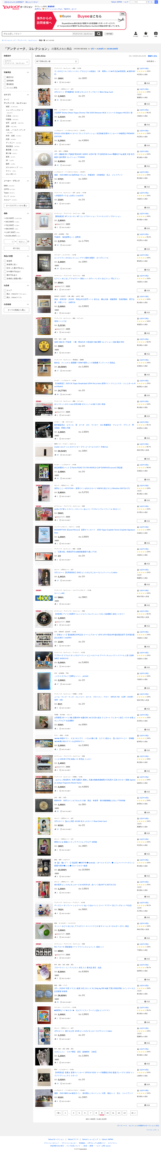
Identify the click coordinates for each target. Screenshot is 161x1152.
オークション (58, 213)
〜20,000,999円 (12, 236)
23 (58, 1002)
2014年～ (83, 130)
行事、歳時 (71, 296)
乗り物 (12, 153)
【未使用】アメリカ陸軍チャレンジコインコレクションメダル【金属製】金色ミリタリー (89, 614)
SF (10, 160)
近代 (60, 151)
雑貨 (74, 68)
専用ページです (60, 321)
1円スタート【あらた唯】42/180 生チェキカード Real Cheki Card (80, 821)
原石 (72, 964)
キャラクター (72, 923)
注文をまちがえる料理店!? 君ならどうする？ (21, 2)
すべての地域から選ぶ (16, 310)
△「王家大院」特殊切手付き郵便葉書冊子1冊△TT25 (75, 552)
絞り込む (16, 248)
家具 (11, 157)
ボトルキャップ (15, 167)
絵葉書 (79, 548)
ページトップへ (152, 1130)
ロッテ (10, 196)
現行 (60, 797)
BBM (9, 186)
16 (58, 478)
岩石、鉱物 (66, 964)
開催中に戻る (152, 56)
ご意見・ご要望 (88, 1146)
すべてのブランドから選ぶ (16, 206)
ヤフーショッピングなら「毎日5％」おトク (61, 9)
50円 (64, 797)
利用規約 (82, 1143)
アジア (65, 985)
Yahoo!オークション (56, 1139)
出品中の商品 (144, 68)
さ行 (72, 485)
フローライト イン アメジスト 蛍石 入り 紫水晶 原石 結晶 (77, 968)
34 (58, 455)
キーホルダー (62, 923)
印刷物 (74, 694)
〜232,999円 (13, 218)
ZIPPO (10, 189)
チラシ (56, 735)
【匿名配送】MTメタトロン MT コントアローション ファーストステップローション (87, 216)
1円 (92, 49)
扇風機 (82, 359)
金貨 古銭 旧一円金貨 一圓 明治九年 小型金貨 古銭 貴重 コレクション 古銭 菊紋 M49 (89, 342)
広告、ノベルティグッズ (15, 131)
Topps (71, 109)
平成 (67, 234)
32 (58, 100)
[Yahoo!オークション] (18, 6)
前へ (59, 1113)
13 (125, 1113)
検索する (99, 33)
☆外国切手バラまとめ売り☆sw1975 (68, 196)
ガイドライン (112, 1143)
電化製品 (75, 359)
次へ (133, 1113)
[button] (16, 72)
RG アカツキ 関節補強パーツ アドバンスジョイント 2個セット (79, 947)
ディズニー (76, 652)
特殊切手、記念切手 (60, 296)
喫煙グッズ (57, 444)
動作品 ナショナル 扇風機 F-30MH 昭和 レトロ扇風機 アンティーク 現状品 (84, 363)
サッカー (56, 380)
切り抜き (62, 714)
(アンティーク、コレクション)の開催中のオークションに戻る (138, 1125)
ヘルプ (125, 2)
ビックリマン (66, 255)
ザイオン (151, 2)
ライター (56, 422)
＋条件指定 (109, 34)
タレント (56, 89)
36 (58, 394)
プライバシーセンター (69, 1143)
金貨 (64, 339)
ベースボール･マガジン (71, 130)
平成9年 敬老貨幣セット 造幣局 (67, 237)
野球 (55, 109)
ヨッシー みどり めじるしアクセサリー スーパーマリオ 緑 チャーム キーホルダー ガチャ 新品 (91, 926)
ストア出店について (73, 1146)
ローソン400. (59, 593)
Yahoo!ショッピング (90, 1139)
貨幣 (11, 126)
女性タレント (65, 89)
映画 (61, 735)
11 (113, 1113)
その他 (79, 68)
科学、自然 (57, 964)
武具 (11, 139)
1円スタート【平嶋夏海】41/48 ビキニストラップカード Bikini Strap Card (83, 92)
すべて (6, 99)
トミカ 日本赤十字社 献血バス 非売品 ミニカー (73, 759)
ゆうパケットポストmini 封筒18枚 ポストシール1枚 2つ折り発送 (79, 404)
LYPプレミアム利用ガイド (97, 1143)
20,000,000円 (112, 49)
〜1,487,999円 (12, 232)
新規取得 (51, 6)
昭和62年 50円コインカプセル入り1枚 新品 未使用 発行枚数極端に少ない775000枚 (89, 800)
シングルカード (63, 109)
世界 (60, 859)
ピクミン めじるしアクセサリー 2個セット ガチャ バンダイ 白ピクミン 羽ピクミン (87, 279)
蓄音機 (12, 150)
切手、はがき (76, 192)
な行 (72, 839)
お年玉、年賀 (80, 296)
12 (119, 1113)
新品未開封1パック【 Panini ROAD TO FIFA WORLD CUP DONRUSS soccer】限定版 (88, 468)
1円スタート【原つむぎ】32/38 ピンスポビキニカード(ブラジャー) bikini (83, 1031)
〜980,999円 (11, 229)
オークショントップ (8, 40)
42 (58, 165)
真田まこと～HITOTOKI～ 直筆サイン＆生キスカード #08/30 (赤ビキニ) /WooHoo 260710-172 (92, 488)
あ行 (72, 89)
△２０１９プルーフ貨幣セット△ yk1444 (71, 676)
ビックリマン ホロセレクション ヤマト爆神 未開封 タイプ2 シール (81, 258)
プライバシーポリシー (51, 1143)
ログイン (38, 9)
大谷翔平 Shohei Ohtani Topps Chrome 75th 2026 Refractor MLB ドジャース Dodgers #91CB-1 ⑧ (93, 113)
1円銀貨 (65, 151)
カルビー (11, 200)
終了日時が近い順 (43, 61)
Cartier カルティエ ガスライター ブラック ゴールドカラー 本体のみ (81, 447)
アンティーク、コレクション (83, 34)
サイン (11, 171)
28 (58, 268)
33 (58, 811)
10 (58, 245)
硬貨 (55, 859)
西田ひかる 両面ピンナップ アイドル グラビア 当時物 (75, 842)
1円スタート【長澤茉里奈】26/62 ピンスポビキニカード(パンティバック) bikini (85, 572)
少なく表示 (9, 174)
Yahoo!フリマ (73, 1139)
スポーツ (71, 527)
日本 (55, 151)
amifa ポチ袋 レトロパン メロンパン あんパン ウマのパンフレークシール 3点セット (87, 509)
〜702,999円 (12, 225)
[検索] (156, 2)
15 (58, 121)
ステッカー (57, 255)
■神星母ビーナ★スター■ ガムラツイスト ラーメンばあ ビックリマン (82, 1010)
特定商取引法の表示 (57, 1146)
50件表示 (150, 61)
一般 (62, 422)
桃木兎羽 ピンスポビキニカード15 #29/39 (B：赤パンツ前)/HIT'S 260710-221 (85, 885)
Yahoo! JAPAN (116, 2)
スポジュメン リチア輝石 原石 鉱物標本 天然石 (75, 1052)
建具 (11, 164)
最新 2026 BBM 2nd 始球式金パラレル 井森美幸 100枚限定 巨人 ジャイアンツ (88, 175)
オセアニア (66, 859)
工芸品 (12, 116)
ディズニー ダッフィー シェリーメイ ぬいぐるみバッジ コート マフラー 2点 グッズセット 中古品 (93, 905)
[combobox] (37, 34)
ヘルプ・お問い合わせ (103, 1146)
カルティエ (73, 444)
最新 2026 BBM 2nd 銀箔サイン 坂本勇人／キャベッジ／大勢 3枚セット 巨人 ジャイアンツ (93, 1093)
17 (58, 371)
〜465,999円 (12, 222)
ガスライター (69, 422)
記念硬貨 (61, 234)
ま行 (72, 881)
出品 (148, 83)
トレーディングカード (60, 527)
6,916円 (100, 49)
